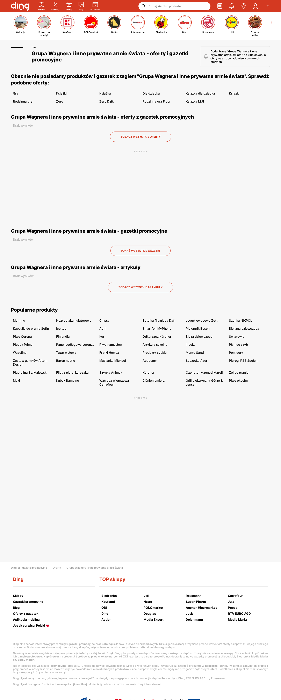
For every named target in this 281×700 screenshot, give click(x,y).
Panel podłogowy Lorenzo (75, 345)
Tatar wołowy (66, 353)
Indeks (190, 345)
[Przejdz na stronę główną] (20, 6)
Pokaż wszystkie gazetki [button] (140, 250)
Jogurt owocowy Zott (202, 320)
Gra (15, 93)
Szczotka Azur (196, 361)
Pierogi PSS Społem (243, 361)
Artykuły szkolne (155, 345)
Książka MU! (195, 101)
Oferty (57, 567)
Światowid (236, 336)
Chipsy (104, 320)
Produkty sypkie (155, 353)
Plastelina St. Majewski (30, 372)
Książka (105, 93)
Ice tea (61, 328)
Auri (102, 328)
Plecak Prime (23, 345)
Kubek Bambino (67, 380)
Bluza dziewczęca (199, 336)
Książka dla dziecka (200, 93)
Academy (150, 361)
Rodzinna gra (23, 101)
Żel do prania (238, 372)
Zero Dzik (106, 101)
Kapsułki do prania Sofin (31, 328)
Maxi (16, 380)
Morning (19, 320)
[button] (219, 6)
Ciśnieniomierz (154, 380)
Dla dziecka (151, 93)
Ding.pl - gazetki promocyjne (29, 567)
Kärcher (148, 372)
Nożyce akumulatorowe (73, 320)
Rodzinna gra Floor (157, 101)
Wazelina (20, 353)
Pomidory (236, 353)
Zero (59, 101)
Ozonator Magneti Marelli (205, 372)
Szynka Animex (110, 372)
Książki (61, 93)
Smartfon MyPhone (157, 328)
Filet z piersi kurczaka (72, 372)
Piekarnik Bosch (198, 328)
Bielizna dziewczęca (244, 328)
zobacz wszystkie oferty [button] (141, 136)
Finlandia (63, 336)
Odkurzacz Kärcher (157, 336)
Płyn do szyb (238, 345)
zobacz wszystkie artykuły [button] (140, 287)
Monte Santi (195, 353)
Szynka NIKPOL (240, 320)
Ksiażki (234, 93)
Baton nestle (65, 361)
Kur (101, 336)
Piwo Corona (22, 336)
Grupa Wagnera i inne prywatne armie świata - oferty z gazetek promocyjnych (102, 117)
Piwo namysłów (110, 345)
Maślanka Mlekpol (112, 361)
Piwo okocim (238, 380)
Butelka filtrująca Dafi (159, 320)
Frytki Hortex (109, 353)
